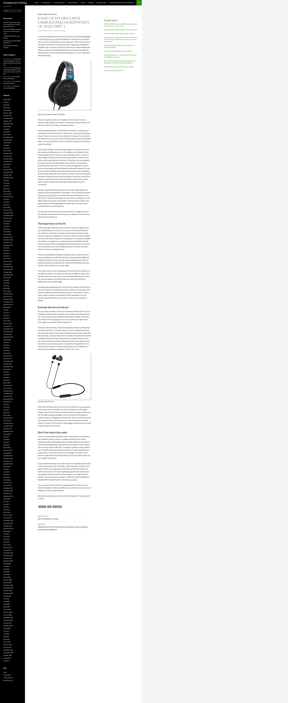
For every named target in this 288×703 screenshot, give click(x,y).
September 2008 (8, 593)
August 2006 (7, 658)
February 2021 (7, 210)
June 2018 (6, 283)
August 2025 (7, 126)
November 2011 (8, 491)
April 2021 (6, 205)
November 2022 (8, 172)
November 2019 (8, 240)
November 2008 (8, 588)
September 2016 (8, 337)
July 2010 (6, 534)
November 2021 (8, 196)
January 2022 (7, 194)
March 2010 (7, 545)
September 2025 (8, 124)
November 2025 (8, 118)
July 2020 (6, 223)
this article (73, 480)
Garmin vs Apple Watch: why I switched (118, 51)
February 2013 (7, 450)
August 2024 (7, 142)
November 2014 (8, 393)
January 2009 (7, 582)
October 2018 (7, 272)
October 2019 (7, 242)
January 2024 (7, 156)
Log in (5, 672)
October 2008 (7, 590)
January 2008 (7, 615)
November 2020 (8, 215)
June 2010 (6, 536)
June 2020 (6, 226)
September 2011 (8, 496)
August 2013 (7, 434)
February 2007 (7, 644)
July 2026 (6, 102)
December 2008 (8, 585)
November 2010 (8, 523)
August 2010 (7, 531)
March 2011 (7, 512)
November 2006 (8, 653)
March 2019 (7, 259)
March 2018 (7, 291)
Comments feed (8, 677)
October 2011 (7, 493)
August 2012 (7, 466)
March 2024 (7, 151)
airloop (42, 506)
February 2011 (7, 515)
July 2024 (6, 145)
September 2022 (8, 178)
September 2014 (8, 399)
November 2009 (8, 555)
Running (91, 2)
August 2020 (7, 221)
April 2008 (6, 607)
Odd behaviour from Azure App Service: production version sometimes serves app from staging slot (63, 527)
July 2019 (6, 248)
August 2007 (7, 628)
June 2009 (6, 569)
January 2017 (7, 326)
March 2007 (7, 642)
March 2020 (7, 232)
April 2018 (6, 288)
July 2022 (6, 180)
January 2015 (7, 388)
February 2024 (7, 153)
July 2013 (6, 437)
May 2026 (6, 105)
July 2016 (6, 342)
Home (36, 2)
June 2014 (6, 407)
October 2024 (7, 140)
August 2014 (7, 402)
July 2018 (6, 280)
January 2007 (7, 647)
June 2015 (6, 375)
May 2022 (6, 186)
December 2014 (8, 391)
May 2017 (6, 315)
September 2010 (8, 528)
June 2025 (6, 129)
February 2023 (7, 169)
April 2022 (6, 188)
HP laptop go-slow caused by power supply (119, 67)
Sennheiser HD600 (53, 39)
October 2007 (7, 623)
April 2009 (6, 574)
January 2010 (7, 550)
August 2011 (7, 499)
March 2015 (7, 383)
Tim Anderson (61, 30)
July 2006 (6, 661)
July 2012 (6, 469)
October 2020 (7, 218)
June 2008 (6, 601)
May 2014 (6, 410)
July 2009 (6, 566)
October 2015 (7, 364)
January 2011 (7, 518)
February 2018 (7, 294)
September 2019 (8, 245)
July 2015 (6, 372)
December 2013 (8, 423)
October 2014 (7, 396)
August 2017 (7, 307)
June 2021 (6, 202)
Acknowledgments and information (121, 2)
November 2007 (8, 620)
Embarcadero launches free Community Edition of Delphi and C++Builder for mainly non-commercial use (120, 39)
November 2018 (8, 269)
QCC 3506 (48, 198)
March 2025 (7, 134)
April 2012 (6, 477)
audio (40, 14)
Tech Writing (45, 2)
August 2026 (7, 99)
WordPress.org (7, 680)
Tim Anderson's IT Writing (15, 2)
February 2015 (7, 385)
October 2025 (7, 121)
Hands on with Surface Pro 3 (114, 70)
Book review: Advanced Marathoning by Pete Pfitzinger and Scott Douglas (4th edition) (119, 62)
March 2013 (7, 447)
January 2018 (7, 296)
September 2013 (8, 431)
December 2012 (8, 456)
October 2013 (7, 429)
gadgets (46, 14)
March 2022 (7, 191)
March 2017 (7, 321)
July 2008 (6, 599)
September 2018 (8, 275)
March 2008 (7, 609)
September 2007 (8, 626)
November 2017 (8, 302)
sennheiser (57, 506)
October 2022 (7, 175)
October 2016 (7, 334)
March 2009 (7, 577)
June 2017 (6, 312)
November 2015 (8, 361)
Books (83, 2)
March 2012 (7, 480)
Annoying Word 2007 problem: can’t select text (120, 30)
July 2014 (6, 404)
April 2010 (6, 542)
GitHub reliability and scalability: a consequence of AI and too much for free (121, 25)
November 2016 (8, 331)
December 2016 (8, 329)
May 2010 (6, 539)
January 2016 (7, 358)
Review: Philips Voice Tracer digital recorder (119, 34)
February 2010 (7, 547)
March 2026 (7, 110)
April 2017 (6, 318)
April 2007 (6, 639)
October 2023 (7, 161)
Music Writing (59, 2)
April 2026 (6, 107)
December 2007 (8, 617)
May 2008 (6, 604)
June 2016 (6, 345)
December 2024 (8, 137)
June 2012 (6, 472)
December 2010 (8, 520)
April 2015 (6, 380)
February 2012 (7, 483)
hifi (51, 14)
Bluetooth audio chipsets (47, 195)
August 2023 (7, 164)
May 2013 (6, 442)
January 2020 (7, 234)
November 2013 (8, 426)
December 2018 (8, 267)
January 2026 (7, 115)
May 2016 (6, 348)
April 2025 (6, 132)
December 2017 (8, 299)
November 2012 (8, 458)
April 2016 (6, 350)
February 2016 (7, 356)
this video (80, 298)
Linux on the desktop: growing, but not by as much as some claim (12, 31)
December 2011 (8, 488)
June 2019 (6, 250)
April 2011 (6, 509)
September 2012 (8, 464)
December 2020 (8, 213)
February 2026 (7, 113)
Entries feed (6, 675)
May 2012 (6, 474)
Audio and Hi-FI (73, 2)
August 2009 (7, 563)
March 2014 (7, 415)
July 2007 (6, 631)
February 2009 (7, 580)
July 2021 (6, 199)
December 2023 (8, 159)
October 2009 (7, 558)
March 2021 (7, 207)
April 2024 (6, 148)
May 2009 (6, 572)
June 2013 (6, 439)
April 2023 (6, 167)
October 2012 (7, 461)
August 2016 (7, 339)
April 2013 (6, 445)
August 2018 (7, 277)
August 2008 (7, 596)
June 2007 (6, 634)
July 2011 (6, 501)
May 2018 (6, 286)
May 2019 (6, 253)
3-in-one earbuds (83, 407)
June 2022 (6, 183)
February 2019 (7, 261)
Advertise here (101, 2)
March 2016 (7, 353)
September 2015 (8, 366)
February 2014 (7, 418)
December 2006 (8, 650)
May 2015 (6, 377)
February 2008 (7, 612)
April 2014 (6, 412)
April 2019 (6, 256)
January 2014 (7, 420)
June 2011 (6, 504)
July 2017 (6, 310)
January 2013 (7, 453)
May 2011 (6, 507)
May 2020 (6, 229)
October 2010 (7, 526)
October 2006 (7, 655)
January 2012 (7, 485)
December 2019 (8, 237)
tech (55, 14)
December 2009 (8, 553)
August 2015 (7, 369)
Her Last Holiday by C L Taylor (48, 517)
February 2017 (7, 323)
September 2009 (8, 561)
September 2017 (8, 304)
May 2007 (6, 636)
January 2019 (7, 264)
